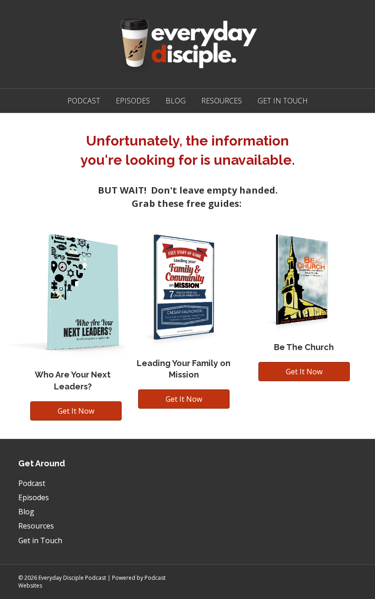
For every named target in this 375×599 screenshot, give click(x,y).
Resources (221, 101)
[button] (76, 411)
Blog (176, 101)
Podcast (83, 101)
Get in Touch (282, 101)
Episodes (133, 101)
